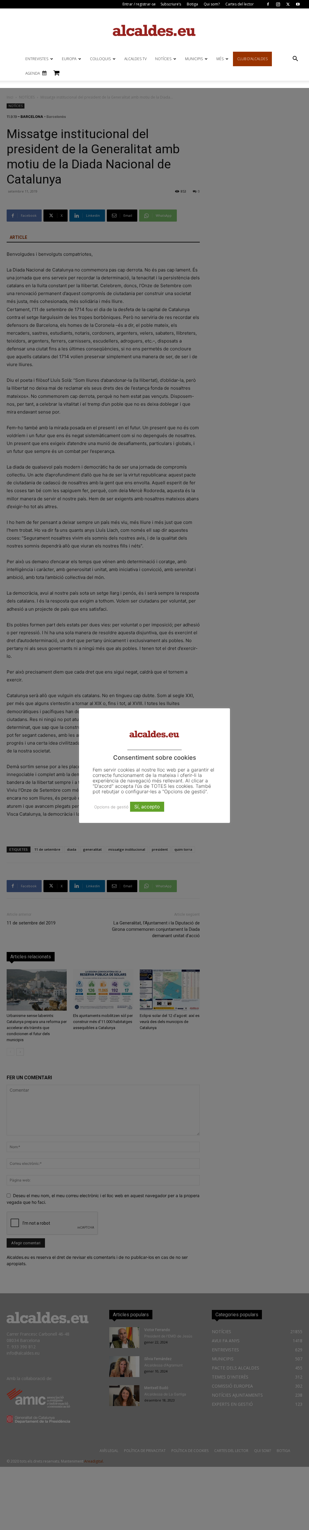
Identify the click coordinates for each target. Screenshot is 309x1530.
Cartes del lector (239, 4)
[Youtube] (297, 4)
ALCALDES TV (135, 58)
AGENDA (32, 73)
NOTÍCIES (163, 58)
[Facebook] (267, 4)
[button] (295, 59)
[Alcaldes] (154, 30)
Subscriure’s (171, 4)
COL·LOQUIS (100, 58)
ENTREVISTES (36, 58)
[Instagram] (277, 4)
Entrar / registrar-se (139, 4)
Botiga (192, 4)
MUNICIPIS (194, 58)
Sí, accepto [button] (147, 807)
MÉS (220, 58)
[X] (287, 4)
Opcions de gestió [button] (111, 806)
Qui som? (212, 4)
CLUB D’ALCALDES (252, 58)
